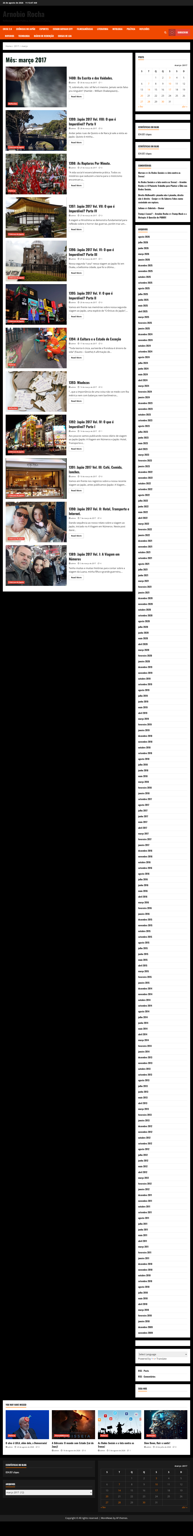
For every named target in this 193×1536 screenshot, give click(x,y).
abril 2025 (143, 311)
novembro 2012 (145, 1132)
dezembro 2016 (145, 850)
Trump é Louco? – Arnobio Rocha (153, 213)
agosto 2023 (144, 426)
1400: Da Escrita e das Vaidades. (36, 87)
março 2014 (143, 1040)
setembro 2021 (145, 558)
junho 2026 (143, 248)
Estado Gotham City (63, 29)
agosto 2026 (144, 236)
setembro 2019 (145, 684)
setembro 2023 (145, 420)
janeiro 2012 (143, 1189)
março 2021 (143, 581)
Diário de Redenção (44, 36)
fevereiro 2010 (145, 1315)
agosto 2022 (144, 495)
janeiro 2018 (143, 793)
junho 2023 (143, 437)
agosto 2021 (143, 563)
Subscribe (183, 32)
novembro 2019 (145, 672)
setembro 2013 (145, 1074)
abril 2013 (142, 1103)
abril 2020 (143, 644)
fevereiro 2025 (145, 322)
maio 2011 (142, 1235)
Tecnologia (24, 36)
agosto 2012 (143, 1149)
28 (149, 101)
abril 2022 (143, 518)
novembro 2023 (145, 409)
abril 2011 (142, 1241)
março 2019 (143, 718)
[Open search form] (165, 32)
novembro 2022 (145, 477)
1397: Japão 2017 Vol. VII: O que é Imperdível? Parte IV (36, 217)
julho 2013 (143, 1086)
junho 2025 (143, 299)
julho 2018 (143, 764)
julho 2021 (143, 569)
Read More (77, 97)
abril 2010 (142, 1304)
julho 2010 (143, 1292)
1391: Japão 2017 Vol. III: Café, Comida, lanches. (36, 478)
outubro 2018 (144, 747)
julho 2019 (143, 695)
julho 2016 (143, 879)
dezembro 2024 (145, 334)
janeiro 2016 (144, 914)
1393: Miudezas (36, 391)
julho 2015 (143, 948)
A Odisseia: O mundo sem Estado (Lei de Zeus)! (73, 1444)
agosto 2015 (143, 942)
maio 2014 (143, 1028)
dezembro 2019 (145, 667)
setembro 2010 (145, 1281)
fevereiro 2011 (144, 1252)
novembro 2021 (145, 546)
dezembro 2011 (145, 1195)
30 (162, 101)
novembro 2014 (145, 994)
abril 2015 (142, 965)
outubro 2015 (144, 931)
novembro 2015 (145, 925)
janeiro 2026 (144, 259)
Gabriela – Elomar (156, 208)
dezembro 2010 (145, 1264)
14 (149, 89)
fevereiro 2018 (145, 787)
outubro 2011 (144, 1206)
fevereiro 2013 (145, 1114)
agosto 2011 (143, 1218)
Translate (162, 1358)
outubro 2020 (144, 609)
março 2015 (143, 971)
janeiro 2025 (144, 328)
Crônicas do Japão (25, 29)
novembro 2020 (145, 604)
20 (141, 95)
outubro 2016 (144, 862)
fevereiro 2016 (145, 908)
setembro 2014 (145, 1005)
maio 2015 (143, 959)
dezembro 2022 (145, 472)
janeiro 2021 (143, 592)
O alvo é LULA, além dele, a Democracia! (26, 1443)
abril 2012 (142, 1172)
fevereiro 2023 (145, 460)
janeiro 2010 (144, 1321)
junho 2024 (143, 368)
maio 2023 (143, 443)
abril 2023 (143, 449)
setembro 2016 (145, 868)
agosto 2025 (144, 288)
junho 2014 (143, 1023)
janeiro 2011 (143, 1258)
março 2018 (143, 781)
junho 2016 (143, 885)
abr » (184, 106)
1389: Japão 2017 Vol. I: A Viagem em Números (36, 565)
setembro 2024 (145, 351)
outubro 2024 (144, 345)
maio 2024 (143, 374)
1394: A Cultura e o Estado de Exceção (36, 348)
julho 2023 (143, 431)
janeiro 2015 (143, 982)
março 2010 (143, 1310)
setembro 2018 (145, 753)
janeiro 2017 (143, 845)
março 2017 (143, 833)
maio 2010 (143, 1298)
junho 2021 (143, 575)
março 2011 (143, 1246)
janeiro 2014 (143, 1051)
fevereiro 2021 (145, 586)
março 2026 (143, 254)
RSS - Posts (143, 1370)
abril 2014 (142, 1034)
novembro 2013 (145, 1063)
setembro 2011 (145, 1212)
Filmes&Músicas (85, 29)
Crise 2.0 (7, 29)
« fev (140, 106)
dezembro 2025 (145, 265)
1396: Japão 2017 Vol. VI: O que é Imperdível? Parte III (36, 261)
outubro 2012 (144, 1137)
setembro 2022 (145, 489)
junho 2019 (143, 701)
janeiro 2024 (144, 397)
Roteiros (9, 36)
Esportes (44, 29)
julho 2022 (143, 500)
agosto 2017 (143, 805)
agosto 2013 (143, 1080)
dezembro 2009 (145, 1327)
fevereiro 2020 (145, 655)
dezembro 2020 (145, 598)
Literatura (102, 29)
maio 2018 (143, 776)
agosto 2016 (143, 873)
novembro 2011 (145, 1201)
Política (131, 29)
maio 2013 (143, 1097)
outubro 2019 (144, 678)
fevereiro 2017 (144, 839)
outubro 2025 (144, 277)
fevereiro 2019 (145, 724)
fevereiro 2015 (145, 977)
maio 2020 (143, 638)
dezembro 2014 (145, 988)
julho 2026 (143, 242)
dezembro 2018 (145, 736)
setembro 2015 (145, 936)
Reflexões (144, 29)
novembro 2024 (145, 340)
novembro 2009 (145, 1332)
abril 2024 (143, 380)
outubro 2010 (144, 1275)
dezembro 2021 (145, 540)
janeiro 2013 (143, 1120)
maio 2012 (143, 1166)
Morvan (141, 172)
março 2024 (143, 385)
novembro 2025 (145, 271)
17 (170, 89)
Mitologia (117, 29)
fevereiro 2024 (145, 391)
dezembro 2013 (145, 1057)
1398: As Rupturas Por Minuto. (36, 174)
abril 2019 (142, 713)
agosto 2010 (143, 1286)
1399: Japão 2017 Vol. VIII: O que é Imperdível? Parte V (36, 130)
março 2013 (143, 1109)
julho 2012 (143, 1155)
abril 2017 (142, 827)
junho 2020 (143, 632)
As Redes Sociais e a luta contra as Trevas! (116, 1444)
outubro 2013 (144, 1068)
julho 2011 (142, 1223)
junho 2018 (143, 770)
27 (141, 101)
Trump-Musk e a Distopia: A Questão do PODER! (162, 215)
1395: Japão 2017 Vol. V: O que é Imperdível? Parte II (36, 304)
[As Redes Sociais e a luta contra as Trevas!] (119, 1424)
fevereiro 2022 (145, 529)
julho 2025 (143, 294)
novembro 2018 (145, 741)
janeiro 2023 (144, 466)
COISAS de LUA (65, 36)
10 (170, 83)
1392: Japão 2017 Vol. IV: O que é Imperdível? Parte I (36, 435)
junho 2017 (143, 816)
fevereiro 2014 (145, 1046)
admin (73, 82)
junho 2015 (143, 954)
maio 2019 (143, 707)
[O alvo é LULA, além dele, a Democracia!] (27, 1424)
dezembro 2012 (145, 1126)
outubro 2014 (144, 1000)
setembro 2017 (145, 799)
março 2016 (143, 902)
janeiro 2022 (144, 535)
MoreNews (106, 1518)
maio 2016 (143, 891)
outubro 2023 (144, 414)
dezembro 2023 (145, 403)
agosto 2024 (144, 357)
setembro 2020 (145, 615)
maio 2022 (143, 512)
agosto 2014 (143, 1011)
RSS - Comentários (146, 1376)
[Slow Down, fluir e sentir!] (165, 1424)
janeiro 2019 (144, 730)
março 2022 (143, 523)
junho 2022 (143, 506)
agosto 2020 (144, 621)
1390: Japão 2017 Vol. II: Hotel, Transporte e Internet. (36, 522)
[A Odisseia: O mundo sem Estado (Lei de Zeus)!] (73, 1424)
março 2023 (143, 454)
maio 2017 (142, 822)
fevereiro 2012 (145, 1183)
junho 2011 (143, 1229)
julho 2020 (143, 627)
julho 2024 (143, 363)
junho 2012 (143, 1160)
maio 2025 (143, 305)
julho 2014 (143, 1017)
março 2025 (143, 317)
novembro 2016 (145, 856)
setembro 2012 (145, 1143)
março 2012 (143, 1177)
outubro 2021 (144, 552)
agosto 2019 (143, 690)
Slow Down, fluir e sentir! (157, 1443)
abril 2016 (142, 896)
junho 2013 (143, 1091)
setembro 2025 (145, 282)
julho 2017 (143, 810)
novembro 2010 (145, 1269)
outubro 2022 (144, 483)
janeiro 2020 (144, 661)
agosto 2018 (143, 759)
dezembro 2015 (145, 919)
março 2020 (143, 650)
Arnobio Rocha (24, 13)
